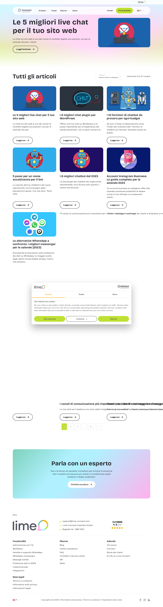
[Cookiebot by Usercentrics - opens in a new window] (119, 287)
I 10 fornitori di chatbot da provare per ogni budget (124, 117)
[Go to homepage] (24, 10)
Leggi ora (23, 141)
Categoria (102, 75)
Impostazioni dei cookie (112, 600)
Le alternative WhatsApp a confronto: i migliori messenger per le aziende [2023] (34, 244)
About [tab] (114, 294)
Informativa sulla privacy (71, 600)
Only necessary (50, 319)
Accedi (110, 10)
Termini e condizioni (91, 600)
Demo (75, 10)
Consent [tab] (48, 294)
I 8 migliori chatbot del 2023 (79, 176)
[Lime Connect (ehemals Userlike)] (128, 525)
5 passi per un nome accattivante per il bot (28, 178)
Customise (80, 319)
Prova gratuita (124, 10)
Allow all (113, 319)
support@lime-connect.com (76, 521)
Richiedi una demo (79, 484)
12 (91, 426)
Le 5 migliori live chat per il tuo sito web (50, 26)
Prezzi (54, 10)
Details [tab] (81, 294)
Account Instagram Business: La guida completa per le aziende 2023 (127, 180)
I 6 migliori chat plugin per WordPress (78, 117)
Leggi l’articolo (23, 50)
